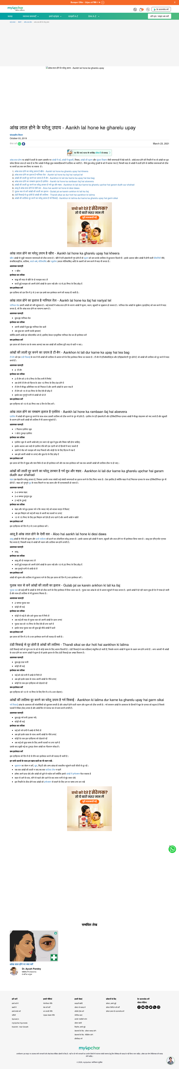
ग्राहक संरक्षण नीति (49, 1015)
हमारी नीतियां (47, 999)
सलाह (10, 16)
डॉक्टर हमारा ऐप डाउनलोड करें (115, 1011)
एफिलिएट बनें (78, 1038)
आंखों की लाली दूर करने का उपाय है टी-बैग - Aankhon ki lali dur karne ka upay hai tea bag (55, 178)
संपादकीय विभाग (16, 134)
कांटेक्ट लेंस (50, 769)
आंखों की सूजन (86, 159)
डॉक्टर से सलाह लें (80, 1007)
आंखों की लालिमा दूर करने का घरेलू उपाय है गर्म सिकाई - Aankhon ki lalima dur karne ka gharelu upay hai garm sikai (66, 198)
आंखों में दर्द (56, 159)
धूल (35, 765)
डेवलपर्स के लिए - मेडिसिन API (84, 1034)
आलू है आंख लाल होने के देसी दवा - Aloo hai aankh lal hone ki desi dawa (47, 188)
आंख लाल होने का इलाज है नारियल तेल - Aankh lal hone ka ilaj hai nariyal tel (49, 174)
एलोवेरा (13, 416)
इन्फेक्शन (47, 781)
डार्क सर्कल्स (41, 538)
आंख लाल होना (16, 159)
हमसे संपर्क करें (16, 1011)
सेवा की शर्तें (46, 1007)
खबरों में (14, 1007)
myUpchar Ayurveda (19, 1023)
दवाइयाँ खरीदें (79, 1003)
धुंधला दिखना (101, 159)
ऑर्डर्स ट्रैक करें (79, 1011)
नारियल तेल (14, 305)
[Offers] (135, 9)
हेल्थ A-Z (92, 16)
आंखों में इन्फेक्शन (73, 773)
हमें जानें (14, 999)
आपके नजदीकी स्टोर (81, 1019)
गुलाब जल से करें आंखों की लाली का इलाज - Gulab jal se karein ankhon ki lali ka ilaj (52, 191)
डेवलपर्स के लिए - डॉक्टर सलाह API (85, 1030)
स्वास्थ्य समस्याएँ (29, 16)
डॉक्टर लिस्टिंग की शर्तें (113, 1007)
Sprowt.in (15, 1019)
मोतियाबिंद (42, 261)
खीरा (12, 257)
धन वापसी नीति (47, 1011)
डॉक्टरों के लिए (111, 999)
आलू (11, 538)
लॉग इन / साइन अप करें (159, 16)
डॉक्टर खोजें (78, 1023)
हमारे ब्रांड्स (54, 16)
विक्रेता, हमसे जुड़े (80, 1027)
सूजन (86, 257)
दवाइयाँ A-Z (73, 16)
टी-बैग (12, 357)
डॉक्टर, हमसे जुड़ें (111, 1003)
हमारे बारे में (15, 1003)
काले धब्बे (33, 261)
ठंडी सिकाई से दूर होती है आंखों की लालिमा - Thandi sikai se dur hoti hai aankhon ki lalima (55, 194)
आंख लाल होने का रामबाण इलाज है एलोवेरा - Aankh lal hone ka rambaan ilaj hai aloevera (54, 181)
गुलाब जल (14, 590)
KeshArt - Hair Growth (20, 1027)
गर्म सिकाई (14, 704)
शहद (11, 479)
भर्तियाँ (14, 1015)
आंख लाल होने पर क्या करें (21, 964)
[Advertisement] (89, 45)
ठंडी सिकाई (25, 357)
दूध (30, 482)
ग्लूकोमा (54, 261)
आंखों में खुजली (68, 159)
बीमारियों (157, 257)
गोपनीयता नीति (47, 1003)
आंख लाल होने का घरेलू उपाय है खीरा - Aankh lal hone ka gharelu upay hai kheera (51, 171)
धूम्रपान (18, 765)
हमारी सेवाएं (78, 999)
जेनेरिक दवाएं (78, 1015)
